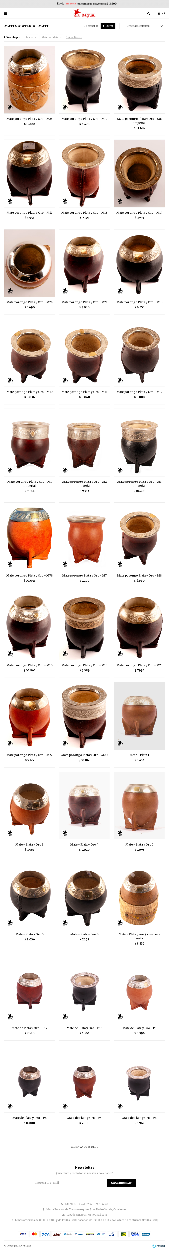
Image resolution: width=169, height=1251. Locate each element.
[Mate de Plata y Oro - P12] (29, 989)
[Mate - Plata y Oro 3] (29, 805)
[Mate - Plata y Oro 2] (139, 805)
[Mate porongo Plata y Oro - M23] (139, 626)
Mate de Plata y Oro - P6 (139, 1118)
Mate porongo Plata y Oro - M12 (139, 392)
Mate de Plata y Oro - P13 (84, 1028)
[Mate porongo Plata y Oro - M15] (139, 263)
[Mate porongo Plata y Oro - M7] (84, 536)
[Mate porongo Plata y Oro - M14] (139, 173)
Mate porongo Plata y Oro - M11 (84, 392)
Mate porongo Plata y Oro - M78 (29, 575)
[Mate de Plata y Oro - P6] (139, 1078)
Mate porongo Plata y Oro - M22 (29, 755)
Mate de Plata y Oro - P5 (84, 1118)
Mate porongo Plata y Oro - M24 (29, 302)
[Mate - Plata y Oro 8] (84, 895)
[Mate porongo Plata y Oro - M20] (84, 716)
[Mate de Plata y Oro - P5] (84, 1078)
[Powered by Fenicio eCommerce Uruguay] (159, 1246)
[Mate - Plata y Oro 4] (84, 805)
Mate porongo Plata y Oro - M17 (29, 212)
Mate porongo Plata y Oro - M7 (84, 575)
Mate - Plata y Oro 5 (29, 934)
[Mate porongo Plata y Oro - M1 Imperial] (29, 442)
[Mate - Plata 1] (139, 716)
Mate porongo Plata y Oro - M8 (139, 575)
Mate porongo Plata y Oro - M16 (84, 665)
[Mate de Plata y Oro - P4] (29, 1078)
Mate (50, 37)
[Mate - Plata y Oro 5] (29, 895)
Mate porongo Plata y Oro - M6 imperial (139, 121)
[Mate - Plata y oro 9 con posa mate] (139, 895)
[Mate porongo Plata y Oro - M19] (84, 79)
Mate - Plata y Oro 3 (29, 844)
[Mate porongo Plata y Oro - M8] (139, 536)
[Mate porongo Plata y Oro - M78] (29, 536)
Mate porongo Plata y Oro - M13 (84, 212)
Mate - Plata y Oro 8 (84, 934)
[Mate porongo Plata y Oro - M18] (29, 626)
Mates (29, 37)
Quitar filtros (74, 37)
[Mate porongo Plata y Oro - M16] (84, 626)
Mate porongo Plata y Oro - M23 (139, 665)
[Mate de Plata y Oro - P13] (84, 989)
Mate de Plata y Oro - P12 (29, 1028)
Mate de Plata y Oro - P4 (29, 1118)
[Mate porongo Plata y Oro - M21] (84, 263)
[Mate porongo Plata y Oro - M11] (84, 353)
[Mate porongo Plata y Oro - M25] (29, 79)
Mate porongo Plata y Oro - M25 (29, 119)
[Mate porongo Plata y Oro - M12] (139, 353)
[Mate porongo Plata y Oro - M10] (29, 353)
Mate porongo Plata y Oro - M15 (139, 302)
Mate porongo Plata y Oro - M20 (84, 755)
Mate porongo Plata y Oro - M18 (29, 665)
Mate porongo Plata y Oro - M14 (139, 212)
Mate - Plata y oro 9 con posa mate (139, 936)
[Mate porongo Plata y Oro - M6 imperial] (139, 79)
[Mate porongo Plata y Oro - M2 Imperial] (84, 442)
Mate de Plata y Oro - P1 (139, 1028)
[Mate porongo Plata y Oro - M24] (29, 263)
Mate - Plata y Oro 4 (84, 844)
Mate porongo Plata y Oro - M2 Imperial (84, 484)
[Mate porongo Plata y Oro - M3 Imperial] (139, 442)
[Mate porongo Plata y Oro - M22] (29, 716)
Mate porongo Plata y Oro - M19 (84, 119)
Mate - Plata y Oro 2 (140, 844)
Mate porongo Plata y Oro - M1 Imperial (29, 484)
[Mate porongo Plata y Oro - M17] (29, 173)
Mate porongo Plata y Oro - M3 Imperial (139, 484)
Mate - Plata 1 (139, 755)
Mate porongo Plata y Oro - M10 (30, 392)
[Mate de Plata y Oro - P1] (139, 989)
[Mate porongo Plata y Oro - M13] (84, 173)
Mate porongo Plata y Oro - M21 (84, 302)
